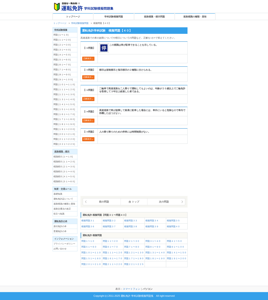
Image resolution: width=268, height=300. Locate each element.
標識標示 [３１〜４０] (64, 171)
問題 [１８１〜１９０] (64, 124)
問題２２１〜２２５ (134, 264)
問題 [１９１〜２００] (64, 129)
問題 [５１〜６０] (62, 59)
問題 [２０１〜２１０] (64, 134)
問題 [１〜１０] (61, 35)
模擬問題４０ (173, 226)
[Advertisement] (106, 170)
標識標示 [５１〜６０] (64, 181)
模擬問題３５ (173, 220)
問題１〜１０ (87, 241)
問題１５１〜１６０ (91, 258)
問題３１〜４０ (153, 241)
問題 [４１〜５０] (62, 54)
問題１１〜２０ (110, 241)
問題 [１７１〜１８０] (64, 119)
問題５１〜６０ (89, 247)
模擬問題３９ (152, 226)
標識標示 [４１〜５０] (64, 176)
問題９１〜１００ (175, 247)
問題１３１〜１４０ (155, 252)
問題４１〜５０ (174, 241)
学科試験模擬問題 (113, 16)
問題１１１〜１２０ (112, 252)
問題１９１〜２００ (176, 258)
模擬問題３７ (109, 226)
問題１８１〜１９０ (155, 258)
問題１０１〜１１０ (91, 252)
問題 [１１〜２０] (62, 39)
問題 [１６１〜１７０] (64, 114)
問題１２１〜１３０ (134, 252)
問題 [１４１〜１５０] (64, 104)
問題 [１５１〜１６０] (64, 109)
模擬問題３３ (130, 220)
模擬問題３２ (109, 220)
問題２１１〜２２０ (112, 264)
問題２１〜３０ (131, 241)
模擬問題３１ (87, 220)
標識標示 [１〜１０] (63, 156)
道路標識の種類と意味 (64, 204)
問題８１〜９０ (153, 247)
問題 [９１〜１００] (63, 79)
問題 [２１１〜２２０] (64, 139)
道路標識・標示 (61, 151)
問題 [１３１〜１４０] (64, 99)
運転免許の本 (60, 221)
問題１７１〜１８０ (134, 258)
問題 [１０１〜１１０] (64, 84)
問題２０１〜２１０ (91, 264)
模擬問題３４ (152, 220)
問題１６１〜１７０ (112, 258)
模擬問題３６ (87, 226)
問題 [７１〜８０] (62, 69)
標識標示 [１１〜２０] (64, 161)
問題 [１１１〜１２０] (64, 89)
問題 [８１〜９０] (62, 74)
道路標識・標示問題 (154, 16)
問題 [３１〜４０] (62, 49)
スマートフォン (131, 289)
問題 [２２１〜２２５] (64, 144)
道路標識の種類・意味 (195, 16)
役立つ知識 (59, 213)
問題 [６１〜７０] (62, 64)
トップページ (73, 16)
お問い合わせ (60, 248)
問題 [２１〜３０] (62, 44)
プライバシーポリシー (64, 243)
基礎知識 (58, 194)
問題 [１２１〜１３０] (64, 94)
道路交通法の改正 (62, 209)
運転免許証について (63, 199)
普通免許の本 (60, 231)
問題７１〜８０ (131, 247)
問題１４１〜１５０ (176, 252)
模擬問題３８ (130, 226)
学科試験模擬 (60, 30)
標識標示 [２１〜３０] (64, 166)
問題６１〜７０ (110, 247)
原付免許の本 (60, 226)
